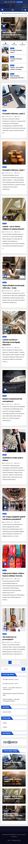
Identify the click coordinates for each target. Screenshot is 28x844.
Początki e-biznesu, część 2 (13, 114)
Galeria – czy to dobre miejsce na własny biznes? (16, 69)
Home (9, 840)
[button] (22, 9)
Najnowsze (6, 44)
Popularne (22, 44)
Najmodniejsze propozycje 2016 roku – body (17, 77)
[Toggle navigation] (13, 10)
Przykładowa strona (16, 840)
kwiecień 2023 (7, 712)
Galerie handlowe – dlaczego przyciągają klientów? (11, 342)
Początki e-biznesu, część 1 (13, 170)
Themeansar (14, 836)
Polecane (14, 44)
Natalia (11, 37)
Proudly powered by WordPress (9, 834)
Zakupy (4, 513)
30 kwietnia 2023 (9, 116)
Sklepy (23, 30)
